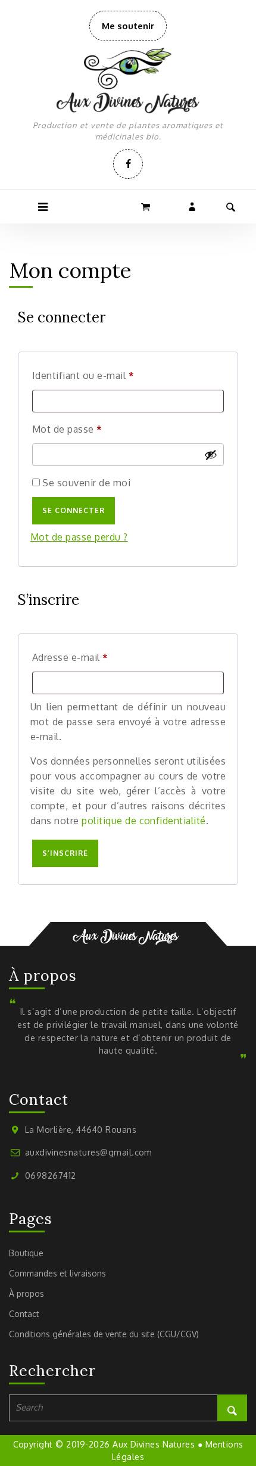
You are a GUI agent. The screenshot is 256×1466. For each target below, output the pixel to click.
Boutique (26, 1253)
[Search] (232, 1407)
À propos (26, 1293)
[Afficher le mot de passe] (210, 454)
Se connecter (73, 510)
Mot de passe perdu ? (79, 537)
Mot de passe (92, 429)
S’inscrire (65, 853)
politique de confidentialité (143, 821)
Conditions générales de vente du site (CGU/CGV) (104, 1334)
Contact (24, 1314)
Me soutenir (134, 29)
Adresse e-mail (95, 657)
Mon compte (193, 206)
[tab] (42, 206)
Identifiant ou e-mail (108, 375)
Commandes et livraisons (57, 1273)
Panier (147, 206)
